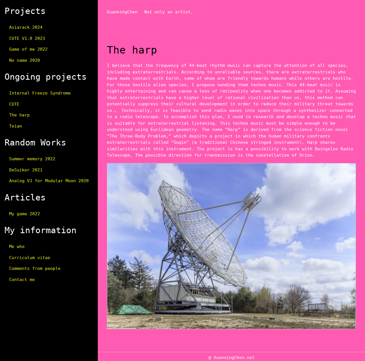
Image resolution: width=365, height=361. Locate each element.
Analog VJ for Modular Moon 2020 (49, 180)
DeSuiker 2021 (25, 170)
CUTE (14, 104)
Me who (17, 246)
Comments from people (34, 268)
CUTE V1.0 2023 (27, 38)
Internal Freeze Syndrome (40, 93)
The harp (19, 115)
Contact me (22, 279)
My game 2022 (24, 213)
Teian (15, 126)
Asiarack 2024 (25, 27)
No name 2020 (24, 60)
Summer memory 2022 (32, 158)
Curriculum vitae (29, 257)
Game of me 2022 (28, 49)
